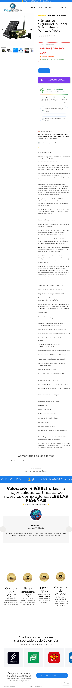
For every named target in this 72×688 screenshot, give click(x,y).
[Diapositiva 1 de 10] (3, 50)
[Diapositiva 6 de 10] (32, 50)
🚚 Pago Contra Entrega (45, 131)
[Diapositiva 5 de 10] (26, 50)
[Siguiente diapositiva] (32, 30)
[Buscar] (62, 7)
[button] (69, 529)
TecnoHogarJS (38, 686)
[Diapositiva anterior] (2, 30)
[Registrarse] (65, 675)
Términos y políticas (9, 686)
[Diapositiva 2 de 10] (9, 50)
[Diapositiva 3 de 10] (15, 50)
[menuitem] (50, 7)
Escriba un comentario (18, 461)
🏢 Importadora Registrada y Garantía (49, 142)
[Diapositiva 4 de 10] (20, 50)
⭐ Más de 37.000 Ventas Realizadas (48, 147)
